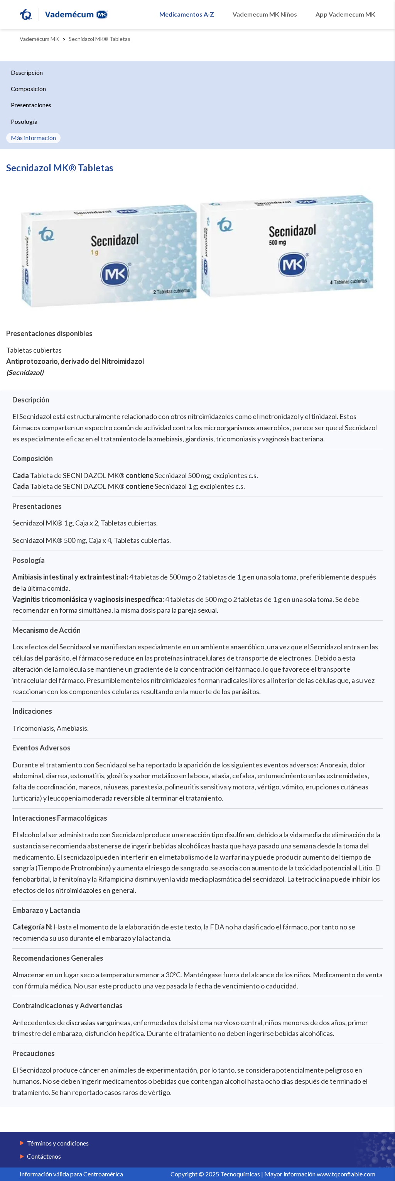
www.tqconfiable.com (346, 1174)
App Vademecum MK (345, 14)
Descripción (27, 72)
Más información (33, 137)
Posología (24, 121)
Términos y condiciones (58, 1143)
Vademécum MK (39, 38)
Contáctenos (44, 1156)
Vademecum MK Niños (265, 14)
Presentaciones (31, 104)
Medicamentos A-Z (186, 14)
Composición (28, 88)
